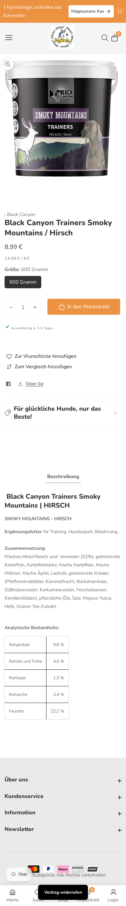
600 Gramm (24, 284)
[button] (63, 412)
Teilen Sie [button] (34, 384)
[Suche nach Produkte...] (106, 38)
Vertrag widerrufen (63, 892)
